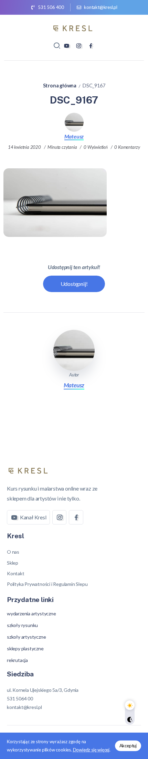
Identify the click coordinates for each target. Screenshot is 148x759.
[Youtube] (66, 45)
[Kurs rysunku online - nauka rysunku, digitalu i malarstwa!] (74, 27)
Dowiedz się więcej (91, 749)
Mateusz (74, 136)
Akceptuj (128, 745)
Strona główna (59, 85)
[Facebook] (90, 45)
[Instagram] (78, 45)
